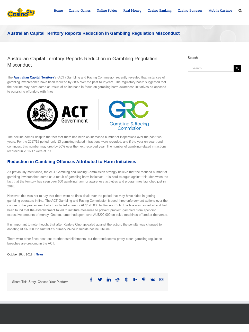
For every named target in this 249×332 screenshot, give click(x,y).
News (40, 254)
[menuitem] (61, 10)
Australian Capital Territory (34, 77)
